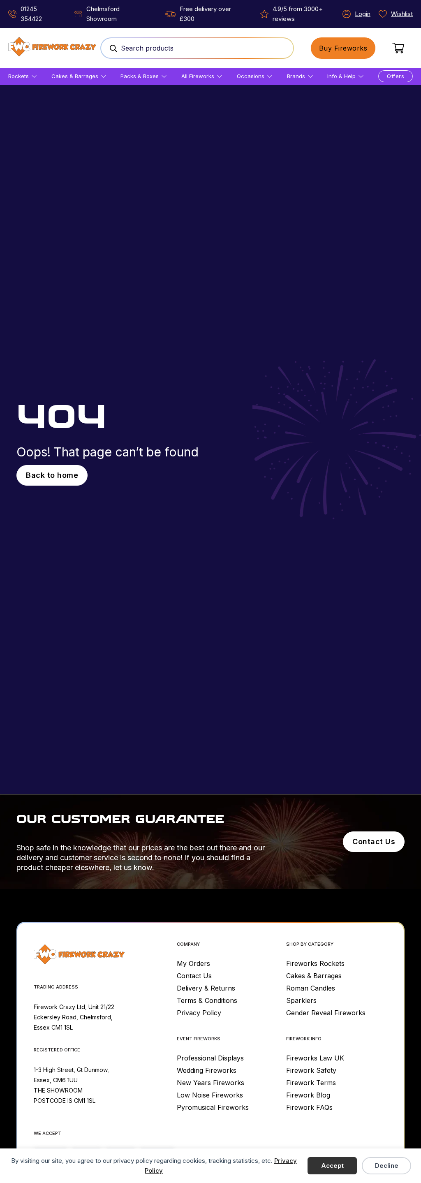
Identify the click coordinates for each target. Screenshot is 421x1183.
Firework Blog (308, 1095)
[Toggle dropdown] (34, 76)
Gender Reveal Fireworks (325, 1013)
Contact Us (373, 841)
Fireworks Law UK (315, 1058)
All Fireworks (197, 76)
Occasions (250, 76)
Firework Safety (311, 1070)
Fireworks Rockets (315, 963)
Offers (395, 76)
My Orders (193, 963)
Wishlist (402, 14)
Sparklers (301, 1000)
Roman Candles (310, 988)
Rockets (18, 76)
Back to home (52, 475)
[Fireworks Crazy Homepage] (52, 48)
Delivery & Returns (206, 988)
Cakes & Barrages (74, 76)
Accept (332, 1165)
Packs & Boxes (139, 76)
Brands (296, 76)
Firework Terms (311, 1083)
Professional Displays (210, 1058)
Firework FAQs (309, 1107)
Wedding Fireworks (206, 1070)
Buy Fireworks (343, 48)
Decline (386, 1165)
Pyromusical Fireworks (213, 1107)
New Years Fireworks (210, 1083)
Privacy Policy (199, 1013)
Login (362, 14)
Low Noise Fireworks (210, 1095)
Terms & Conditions (207, 1000)
